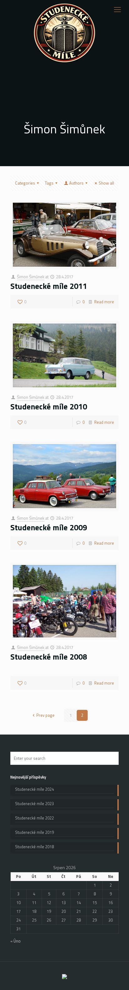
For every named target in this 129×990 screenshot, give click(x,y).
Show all (106, 183)
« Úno (15, 941)
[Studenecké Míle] (64, 33)
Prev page (45, 715)
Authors (76, 183)
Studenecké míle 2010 (48, 407)
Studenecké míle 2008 (48, 657)
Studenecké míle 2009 (48, 527)
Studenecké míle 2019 (34, 832)
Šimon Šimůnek (30, 277)
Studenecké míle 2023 (34, 804)
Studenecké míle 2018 (34, 847)
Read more (104, 302)
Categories (25, 183)
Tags (49, 183)
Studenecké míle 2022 (34, 818)
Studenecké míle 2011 (48, 286)
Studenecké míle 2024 (34, 789)
